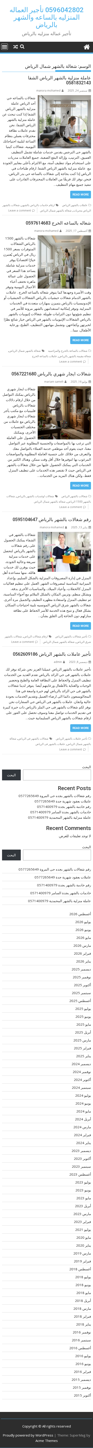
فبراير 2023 (82, 1221)
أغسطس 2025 (80, 1000)
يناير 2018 (83, 1324)
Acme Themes (46, 1440)
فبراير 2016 (82, 1371)
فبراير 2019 (82, 1261)
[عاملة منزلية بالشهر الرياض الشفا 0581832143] (64, 98)
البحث (86, 767)
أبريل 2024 (83, 1119)
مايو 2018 (83, 1292)
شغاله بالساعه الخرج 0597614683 (58, 223)
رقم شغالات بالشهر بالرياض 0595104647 (52, 519)
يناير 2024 (83, 1142)
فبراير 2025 (82, 1048)
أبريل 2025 (83, 1032)
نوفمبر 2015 (82, 1387)
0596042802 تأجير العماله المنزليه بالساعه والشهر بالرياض (46, 17)
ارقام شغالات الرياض (36, 636)
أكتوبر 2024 (82, 1079)
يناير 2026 (83, 961)
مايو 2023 (83, 1198)
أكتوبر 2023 (82, 1158)
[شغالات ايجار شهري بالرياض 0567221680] (64, 389)
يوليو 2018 (83, 1277)
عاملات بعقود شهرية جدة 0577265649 (63, 801)
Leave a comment (19, 210)
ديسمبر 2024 (81, 1064)
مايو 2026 (83, 937)
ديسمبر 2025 (81, 969)
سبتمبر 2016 (81, 1340)
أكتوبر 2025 (82, 985)
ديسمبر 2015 (81, 1379)
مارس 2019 (82, 1253)
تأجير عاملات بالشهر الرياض (71, 738)
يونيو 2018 (83, 1285)
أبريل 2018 (83, 1300)
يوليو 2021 (83, 1229)
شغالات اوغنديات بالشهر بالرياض (35, 496)
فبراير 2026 (82, 953)
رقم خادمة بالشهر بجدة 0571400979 (64, 806)
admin (58, 662)
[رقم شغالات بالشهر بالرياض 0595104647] (64, 534)
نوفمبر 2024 (82, 1071)
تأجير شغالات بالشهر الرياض (71, 636)
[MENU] (4, 47)
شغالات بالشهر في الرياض (33, 738)
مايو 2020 (83, 1237)
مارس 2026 (82, 945)
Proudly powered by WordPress (28, 1435)
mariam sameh (53, 382)
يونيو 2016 (83, 1363)
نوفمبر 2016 (82, 1332)
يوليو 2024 (83, 1095)
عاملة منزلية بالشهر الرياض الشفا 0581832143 (59, 80)
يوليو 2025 (83, 1008)
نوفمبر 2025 (82, 977)
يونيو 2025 (83, 1016)
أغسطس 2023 (80, 1174)
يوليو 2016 (83, 1356)
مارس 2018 (82, 1308)
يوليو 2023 (83, 1182)
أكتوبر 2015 (82, 1395)
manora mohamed (48, 90)
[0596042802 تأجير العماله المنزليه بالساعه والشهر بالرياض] (87, 46)
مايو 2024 (83, 1111)
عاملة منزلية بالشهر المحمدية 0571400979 (59, 817)
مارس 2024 (82, 1127)
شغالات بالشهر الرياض (74, 496)
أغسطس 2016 (80, 1348)
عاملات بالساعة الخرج (44, 356)
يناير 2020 (83, 1245)
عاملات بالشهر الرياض (74, 205)
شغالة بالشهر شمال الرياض (56, 210)
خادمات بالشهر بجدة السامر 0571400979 (60, 812)
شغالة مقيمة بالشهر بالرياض (75, 356)
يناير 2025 (83, 1056)
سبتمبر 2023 (81, 1166)
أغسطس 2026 (80, 914)
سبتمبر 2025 (81, 993)
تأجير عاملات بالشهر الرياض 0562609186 (52, 654)
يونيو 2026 (83, 929)
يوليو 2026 (83, 921)
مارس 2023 (82, 1213)
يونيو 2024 (83, 1103)
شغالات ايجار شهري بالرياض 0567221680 (51, 374)
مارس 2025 (82, 1040)
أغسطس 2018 (80, 1269)
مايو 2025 (83, 1024)
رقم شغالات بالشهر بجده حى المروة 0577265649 (55, 795)
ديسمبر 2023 (81, 1150)
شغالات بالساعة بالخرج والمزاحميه (67, 351)
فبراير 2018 (82, 1316)
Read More (80, 194)
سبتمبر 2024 (81, 1087)
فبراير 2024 (82, 1135)
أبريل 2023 (83, 1206)
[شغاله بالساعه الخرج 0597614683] (64, 238)
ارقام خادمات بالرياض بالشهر (38, 205)
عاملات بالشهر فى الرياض (50, 744)
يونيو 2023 (83, 1190)
